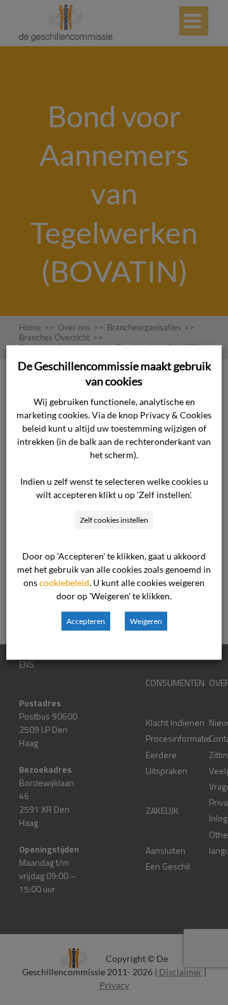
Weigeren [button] (146, 621)
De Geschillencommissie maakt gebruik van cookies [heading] (114, 373)
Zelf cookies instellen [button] (114, 520)
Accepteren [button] (85, 621)
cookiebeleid (64, 582)
